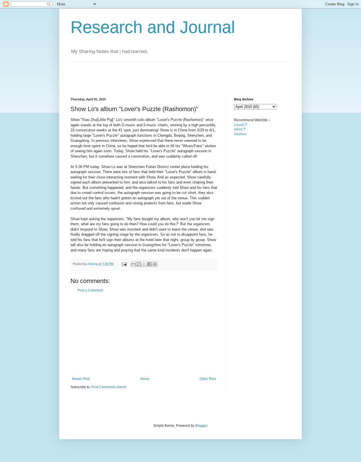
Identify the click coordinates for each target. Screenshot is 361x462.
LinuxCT (240, 125)
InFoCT (239, 129)
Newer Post (81, 379)
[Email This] (133, 264)
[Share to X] (144, 264)
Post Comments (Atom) (109, 387)
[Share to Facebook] (149, 264)
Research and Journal (153, 27)
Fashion (240, 134)
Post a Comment (90, 290)
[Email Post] (124, 264)
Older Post (208, 379)
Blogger (201, 426)
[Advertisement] (173, 75)
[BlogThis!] (139, 264)
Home (144, 379)
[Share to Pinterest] (155, 264)
